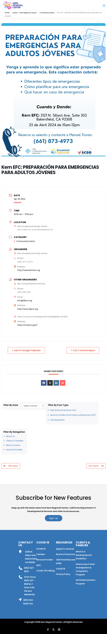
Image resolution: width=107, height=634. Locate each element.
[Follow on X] (53, 629)
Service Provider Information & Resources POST (73, 415)
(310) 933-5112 (24, 292)
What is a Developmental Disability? (84, 555)
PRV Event (13, 466)
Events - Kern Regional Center (25, 13)
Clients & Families (14, 440)
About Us (10, 436)
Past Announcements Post (63, 410)
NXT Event (94, 466)
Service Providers (14, 449)
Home (7, 13)
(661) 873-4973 (25, 261)
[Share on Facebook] (44, 383)
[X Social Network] (50, 383)
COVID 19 (40, 548)
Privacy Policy (63, 574)
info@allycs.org (24, 300)
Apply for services (65, 548)
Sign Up (53, 518)
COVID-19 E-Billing (45, 570)
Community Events (47, 13)
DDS (38, 565)
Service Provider (44, 559)
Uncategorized (57, 419)
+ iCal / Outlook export (82, 350)
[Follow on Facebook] (48, 629)
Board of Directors (65, 554)
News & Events (13, 445)
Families (40, 554)
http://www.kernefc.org (28, 270)
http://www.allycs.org (27, 309)
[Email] (62, 383)
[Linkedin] (56, 383)
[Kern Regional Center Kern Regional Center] (13, 5)
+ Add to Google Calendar (26, 350)
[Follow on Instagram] (59, 629)
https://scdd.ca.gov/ (27, 325)
